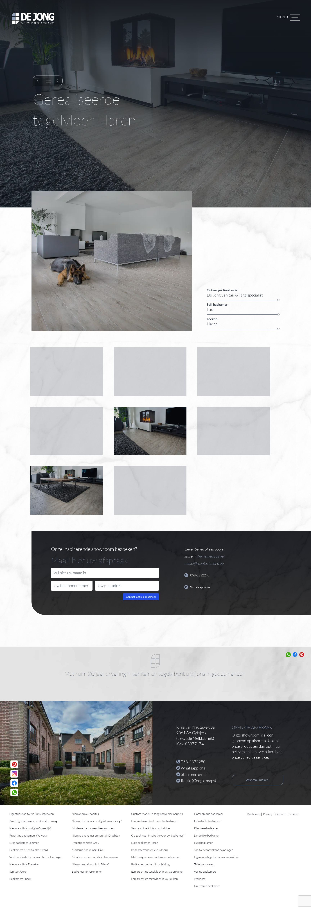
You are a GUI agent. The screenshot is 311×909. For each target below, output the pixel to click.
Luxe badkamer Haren (144, 842)
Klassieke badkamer (206, 828)
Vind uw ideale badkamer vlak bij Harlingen (35, 857)
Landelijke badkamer (207, 835)
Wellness (199, 879)
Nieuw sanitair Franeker (24, 864)
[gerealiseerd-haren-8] (66, 371)
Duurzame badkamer (207, 886)
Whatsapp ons (193, 768)
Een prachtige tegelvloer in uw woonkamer (157, 871)
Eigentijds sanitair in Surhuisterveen (31, 814)
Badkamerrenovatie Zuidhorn (149, 850)
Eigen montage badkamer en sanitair (216, 857)
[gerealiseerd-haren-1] (150, 490)
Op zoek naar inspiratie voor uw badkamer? (157, 835)
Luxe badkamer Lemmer (24, 842)
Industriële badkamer (207, 821)
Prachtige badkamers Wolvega (28, 835)
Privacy (267, 814)
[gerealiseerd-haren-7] (150, 371)
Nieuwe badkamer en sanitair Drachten (96, 835)
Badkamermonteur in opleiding (150, 864)
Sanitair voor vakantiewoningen (213, 850)
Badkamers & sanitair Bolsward (28, 850)
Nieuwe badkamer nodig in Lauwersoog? (96, 821)
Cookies (280, 814)
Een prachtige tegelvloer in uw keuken (154, 879)
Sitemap (294, 814)
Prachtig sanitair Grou (85, 842)
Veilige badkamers (205, 871)
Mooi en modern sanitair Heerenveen (95, 857)
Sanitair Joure (17, 871)
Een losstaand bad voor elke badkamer (155, 821)
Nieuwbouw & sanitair (85, 814)
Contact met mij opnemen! (141, 596)
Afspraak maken (257, 780)
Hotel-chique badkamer (208, 814)
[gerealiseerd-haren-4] (150, 431)
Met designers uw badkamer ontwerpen (155, 857)
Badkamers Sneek (20, 879)
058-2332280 (193, 761)
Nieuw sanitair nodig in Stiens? (90, 864)
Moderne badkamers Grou (88, 850)
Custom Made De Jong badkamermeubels (157, 814)
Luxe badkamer (203, 842)
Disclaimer (253, 814)
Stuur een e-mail (194, 774)
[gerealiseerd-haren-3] (234, 431)
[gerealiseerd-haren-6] (234, 371)
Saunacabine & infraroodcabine (150, 828)
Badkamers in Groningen (87, 871)
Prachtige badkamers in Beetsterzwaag (33, 821)
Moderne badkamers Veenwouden (93, 828)
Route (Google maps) (198, 780)
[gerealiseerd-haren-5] (66, 431)
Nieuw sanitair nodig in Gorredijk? (30, 828)
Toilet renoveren (204, 864)
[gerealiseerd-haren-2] (66, 490)
